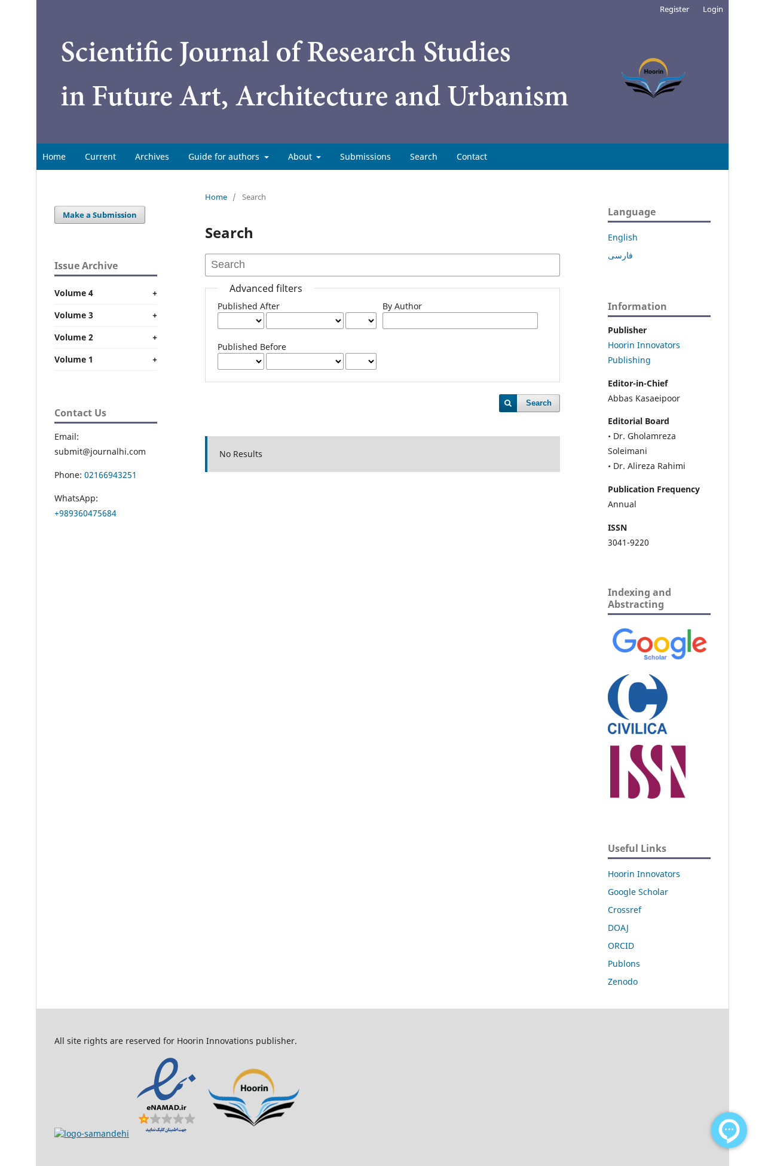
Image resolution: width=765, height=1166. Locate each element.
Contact (472, 156)
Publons (624, 963)
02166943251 (110, 474)
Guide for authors (225, 156)
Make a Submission (100, 214)
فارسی (620, 255)
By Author (402, 306)
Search (423, 156)
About (301, 156)
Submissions (365, 156)
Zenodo (623, 981)
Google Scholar (638, 891)
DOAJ (618, 927)
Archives (152, 156)
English (623, 237)
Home (54, 156)
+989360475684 (85, 513)
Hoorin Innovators (644, 873)
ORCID (621, 945)
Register (674, 9)
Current (100, 156)
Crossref (624, 909)
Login (713, 9)
